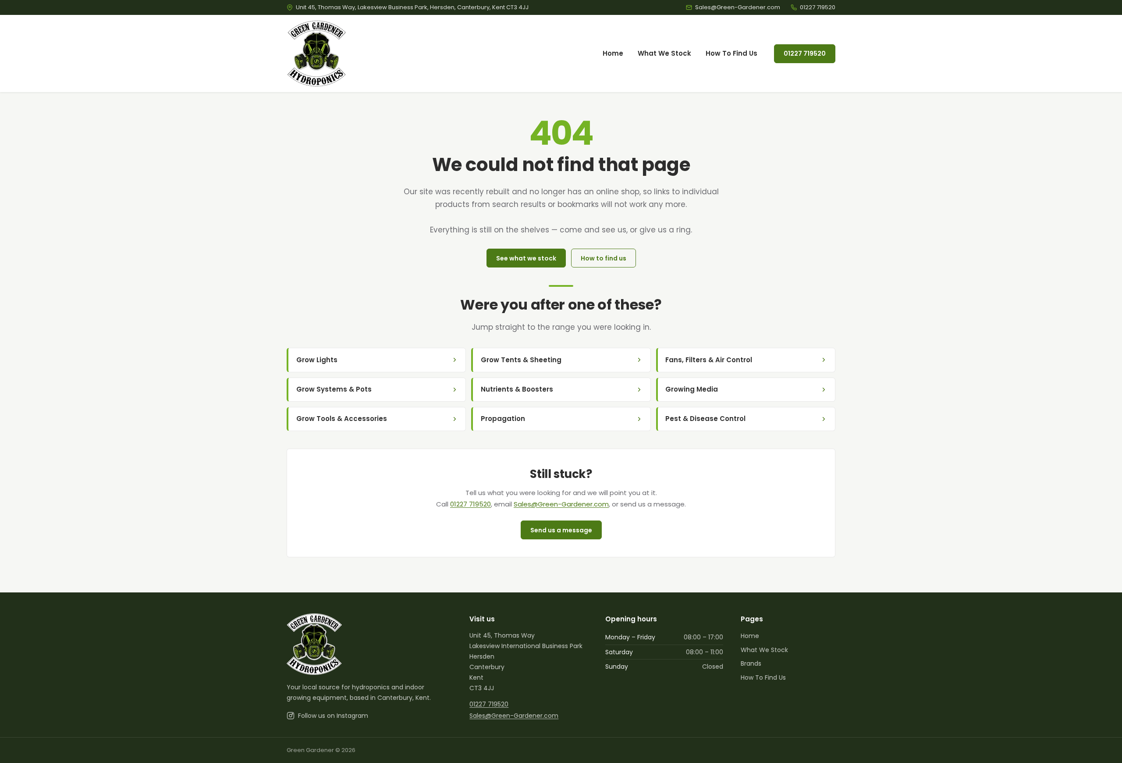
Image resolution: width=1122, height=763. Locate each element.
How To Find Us (731, 53)
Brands (751, 663)
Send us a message (561, 530)
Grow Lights (316, 359)
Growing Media (691, 389)
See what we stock (526, 258)
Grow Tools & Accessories (341, 418)
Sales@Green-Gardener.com (561, 504)
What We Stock (664, 53)
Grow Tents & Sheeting (521, 359)
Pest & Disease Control (705, 418)
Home (613, 53)
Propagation (503, 418)
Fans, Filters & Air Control (708, 359)
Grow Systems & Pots (334, 389)
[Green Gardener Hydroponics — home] (317, 53)
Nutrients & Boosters (517, 389)
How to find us (603, 258)
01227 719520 (805, 53)
